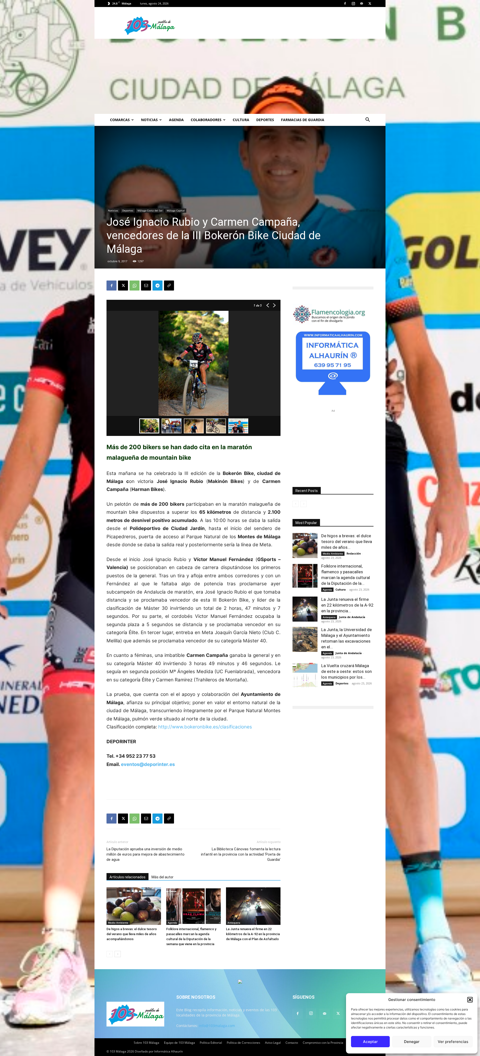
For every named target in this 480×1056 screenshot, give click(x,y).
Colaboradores (206, 119)
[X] (370, 3)
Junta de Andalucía (352, 617)
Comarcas (120, 119)
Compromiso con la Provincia (323, 1042)
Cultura (241, 119)
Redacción (353, 553)
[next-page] (117, 954)
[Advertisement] (240, 76)
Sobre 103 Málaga (146, 1042)
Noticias (149, 119)
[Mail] (361, 3)
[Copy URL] (169, 286)
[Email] (146, 286)
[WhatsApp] (135, 286)
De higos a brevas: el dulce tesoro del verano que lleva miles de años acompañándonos (131, 934)
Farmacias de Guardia (302, 119)
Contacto (292, 1042)
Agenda (176, 119)
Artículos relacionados (128, 877)
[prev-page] (109, 954)
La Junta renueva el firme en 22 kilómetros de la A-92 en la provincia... (347, 605)
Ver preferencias (453, 1041)
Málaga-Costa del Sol (150, 210)
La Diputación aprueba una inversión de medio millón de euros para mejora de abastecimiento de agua (145, 854)
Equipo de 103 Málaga (179, 1042)
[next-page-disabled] (303, 504)
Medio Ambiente (118, 922)
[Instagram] (353, 3)
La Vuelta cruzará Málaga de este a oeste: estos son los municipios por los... (346, 671)
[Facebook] (345, 3)
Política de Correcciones (243, 1042)
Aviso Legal (273, 1042)
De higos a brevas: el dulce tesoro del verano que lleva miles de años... (346, 541)
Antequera (234, 922)
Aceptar (370, 1041)
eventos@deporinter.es (148, 764)
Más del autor (163, 877)
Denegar (412, 1041)
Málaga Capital (176, 210)
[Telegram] (157, 286)
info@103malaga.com (217, 1025)
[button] (470, 999)
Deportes (265, 119)
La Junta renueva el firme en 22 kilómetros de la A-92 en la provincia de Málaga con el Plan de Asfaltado (253, 934)
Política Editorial (211, 1042)
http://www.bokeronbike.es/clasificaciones (205, 727)
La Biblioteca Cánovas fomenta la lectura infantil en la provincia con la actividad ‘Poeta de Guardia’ (240, 854)
